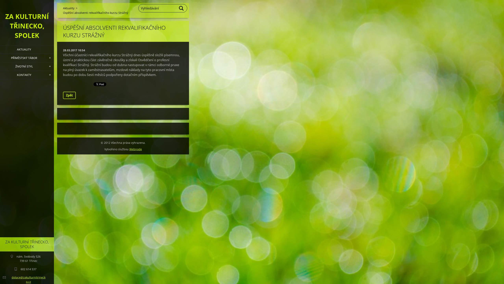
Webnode (135, 149)
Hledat (181, 8)
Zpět (69, 95)
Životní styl (24, 66)
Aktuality (24, 49)
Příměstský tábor (24, 58)
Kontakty (24, 75)
